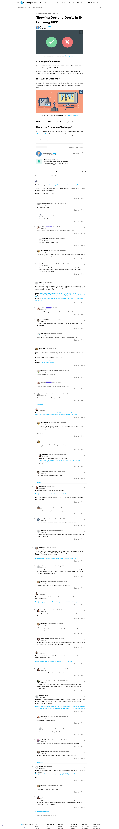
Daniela (40, 282)
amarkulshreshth (44, 370)
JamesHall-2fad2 (43, 652)
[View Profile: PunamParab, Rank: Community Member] (36, 181)
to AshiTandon (62, 422)
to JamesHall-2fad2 (62, 668)
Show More (40, 278)
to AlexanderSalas (63, 215)
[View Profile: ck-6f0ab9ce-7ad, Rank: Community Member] (36, 696)
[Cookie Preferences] (2, 826)
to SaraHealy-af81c (59, 566)
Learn (29, 7)
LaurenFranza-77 (44, 250)
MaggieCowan (42, 486)
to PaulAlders (61, 238)
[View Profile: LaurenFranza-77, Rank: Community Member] (38, 251)
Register (93, 2)
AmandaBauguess (44, 518)
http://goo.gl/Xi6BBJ (46, 360)
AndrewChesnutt (44, 751)
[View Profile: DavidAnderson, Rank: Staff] (38, 27)
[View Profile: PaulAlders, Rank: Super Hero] (38, 227)
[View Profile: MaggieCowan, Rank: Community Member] (36, 487)
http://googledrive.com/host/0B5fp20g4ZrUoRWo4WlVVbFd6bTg (54, 661)
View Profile (76, 153)
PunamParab (42, 181)
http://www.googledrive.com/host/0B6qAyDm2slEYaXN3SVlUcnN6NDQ (56, 602)
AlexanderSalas (44, 203)
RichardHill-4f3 (44, 319)
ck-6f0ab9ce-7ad (43, 695)
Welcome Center (74, 826)
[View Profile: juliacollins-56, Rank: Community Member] (38, 582)
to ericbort (60, 785)
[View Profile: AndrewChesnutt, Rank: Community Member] (38, 752)
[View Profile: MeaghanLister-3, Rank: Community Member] (38, 681)
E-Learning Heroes (21, 7)
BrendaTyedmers (44, 638)
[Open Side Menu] (18, 3)
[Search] (89, 3)
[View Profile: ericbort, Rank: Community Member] (36, 767)
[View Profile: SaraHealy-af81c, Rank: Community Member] (38, 507)
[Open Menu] (101, 7)
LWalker (40, 592)
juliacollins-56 (43, 581)
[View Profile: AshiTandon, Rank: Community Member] (36, 409)
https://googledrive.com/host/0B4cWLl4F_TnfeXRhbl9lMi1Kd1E (57, 293)
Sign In (99, 2)
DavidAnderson (44, 26)
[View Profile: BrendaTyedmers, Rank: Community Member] (38, 639)
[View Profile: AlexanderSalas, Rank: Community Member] (38, 204)
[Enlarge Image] (59, 42)
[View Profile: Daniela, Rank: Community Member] (36, 283)
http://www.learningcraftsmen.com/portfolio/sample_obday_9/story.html (56, 558)
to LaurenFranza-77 (63, 263)
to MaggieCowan (62, 507)
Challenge (67, 56)
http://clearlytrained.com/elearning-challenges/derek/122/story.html (55, 774)
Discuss (60, 826)
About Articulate (85, 826)
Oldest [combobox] (84, 172)
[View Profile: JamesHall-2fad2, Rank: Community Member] (36, 652)
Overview (95, 826)
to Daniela (54, 308)
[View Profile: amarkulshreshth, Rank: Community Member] (38, 371)
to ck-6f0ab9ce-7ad (62, 716)
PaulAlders (43, 226)
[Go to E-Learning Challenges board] (39, 161)
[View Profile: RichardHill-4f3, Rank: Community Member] (38, 320)
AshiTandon (41, 408)
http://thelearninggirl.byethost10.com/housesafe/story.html (63, 185)
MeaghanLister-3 (44, 680)
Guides (36, 826)
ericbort (41, 766)
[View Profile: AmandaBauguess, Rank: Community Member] (38, 519)
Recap (73, 56)
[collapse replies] (32, 181)
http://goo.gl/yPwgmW (48, 362)
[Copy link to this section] (61, 62)
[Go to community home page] (29, 2)
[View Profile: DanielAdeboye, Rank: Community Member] (38, 740)
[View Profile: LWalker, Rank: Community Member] (36, 593)
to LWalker (60, 609)
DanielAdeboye (44, 739)
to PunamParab (62, 203)
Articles (48, 828)
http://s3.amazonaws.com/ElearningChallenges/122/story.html (53, 494)
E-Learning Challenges (37, 7)
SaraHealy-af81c (44, 507)
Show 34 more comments (42, 811)
